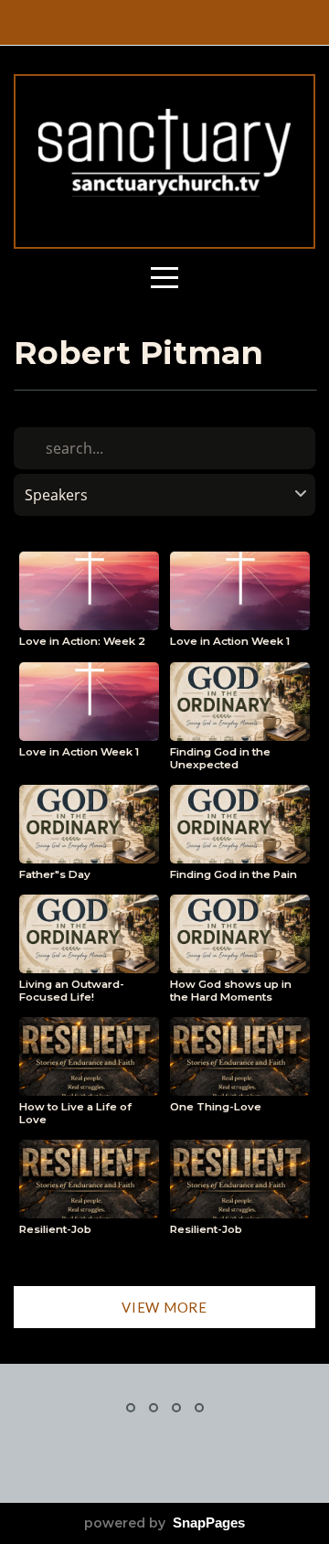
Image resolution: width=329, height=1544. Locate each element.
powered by (164, 1523)
